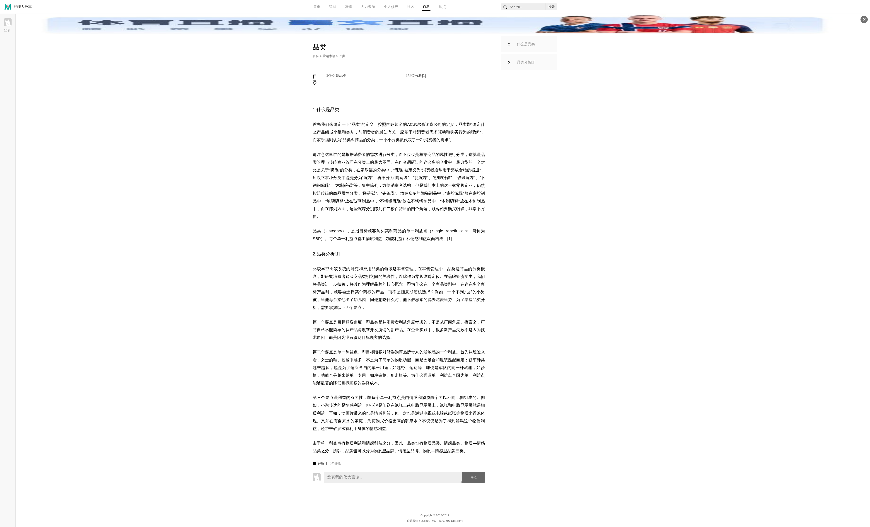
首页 (316, 7)
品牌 (378, 284)
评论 (473, 477)
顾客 (436, 208)
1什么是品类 (336, 76)
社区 (410, 7)
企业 (444, 162)
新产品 (397, 330)
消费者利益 (397, 322)
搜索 (551, 7)
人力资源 (368, 7)
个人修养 (391, 7)
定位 (436, 276)
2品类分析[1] (416, 76)
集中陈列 (370, 185)
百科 (426, 7)
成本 (374, 383)
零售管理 (430, 269)
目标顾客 (367, 231)
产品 (321, 132)
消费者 (369, 132)
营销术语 (329, 56)
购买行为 (458, 132)
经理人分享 (23, 7)
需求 (433, 132)
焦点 (442, 7)
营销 (348, 7)
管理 (332, 7)
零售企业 (464, 185)
